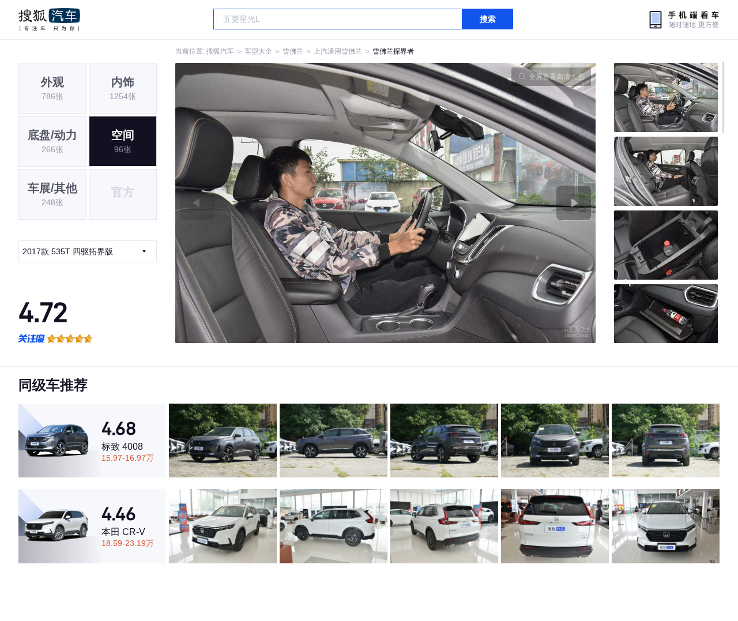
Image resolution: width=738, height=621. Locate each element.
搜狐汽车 (49, 19)
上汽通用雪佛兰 (338, 51)
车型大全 (258, 51)
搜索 (488, 19)
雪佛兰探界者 (393, 51)
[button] (280, 203)
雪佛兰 (293, 51)
